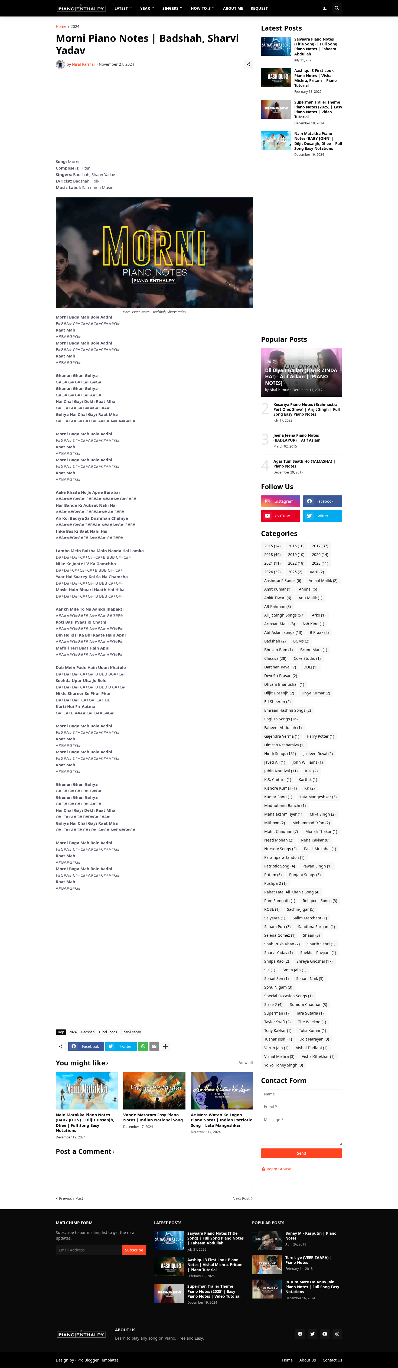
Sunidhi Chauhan (308, 1004)
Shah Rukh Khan (282, 943)
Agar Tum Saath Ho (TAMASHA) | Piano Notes (304, 464)
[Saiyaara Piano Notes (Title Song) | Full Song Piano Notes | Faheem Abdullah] (276, 46)
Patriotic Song (279, 866)
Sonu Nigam (278, 987)
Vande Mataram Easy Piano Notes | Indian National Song (153, 1117)
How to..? (201, 8)
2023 (320, 563)
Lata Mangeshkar (318, 796)
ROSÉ (271, 909)
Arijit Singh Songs (284, 615)
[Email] (154, 1046)
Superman (276, 1013)
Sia (269, 969)
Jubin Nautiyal (281, 770)
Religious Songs (320, 900)
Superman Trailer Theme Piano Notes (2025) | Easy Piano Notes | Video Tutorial (318, 110)
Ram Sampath (279, 900)
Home (61, 27)
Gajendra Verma (281, 736)
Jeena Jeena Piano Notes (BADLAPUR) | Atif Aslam (297, 438)
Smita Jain (294, 969)
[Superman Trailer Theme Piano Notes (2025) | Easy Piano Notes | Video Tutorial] (276, 109)
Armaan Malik (279, 623)
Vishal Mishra (279, 1056)
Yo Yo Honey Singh (283, 1065)
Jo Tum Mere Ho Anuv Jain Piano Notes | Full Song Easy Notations (312, 1287)
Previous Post (71, 1198)
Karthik (308, 779)
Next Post (241, 1198)
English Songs (281, 718)
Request (259, 8)
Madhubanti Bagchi (285, 805)
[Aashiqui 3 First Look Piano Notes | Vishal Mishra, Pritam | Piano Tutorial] (276, 77)
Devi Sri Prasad (280, 675)
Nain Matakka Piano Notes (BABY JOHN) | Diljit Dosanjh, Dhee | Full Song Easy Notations (85, 1122)
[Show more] (165, 1046)
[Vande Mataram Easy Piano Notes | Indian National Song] (154, 1090)
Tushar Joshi (278, 1039)
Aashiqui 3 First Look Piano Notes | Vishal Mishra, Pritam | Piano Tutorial (315, 78)
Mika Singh (322, 814)
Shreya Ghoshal (314, 961)
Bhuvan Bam (278, 649)
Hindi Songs (108, 1032)
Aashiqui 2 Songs (282, 580)
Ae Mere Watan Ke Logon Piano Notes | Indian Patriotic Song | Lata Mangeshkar (221, 1120)
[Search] (337, 8)
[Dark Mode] (325, 8)
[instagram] (337, 1334)
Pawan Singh (316, 866)
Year (145, 8)
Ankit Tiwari (277, 597)
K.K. (311, 770)
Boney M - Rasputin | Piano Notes (311, 1236)
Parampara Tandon (284, 857)
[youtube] (325, 1334)
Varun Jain (276, 1047)
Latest (121, 8)
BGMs (301, 641)
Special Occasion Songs (288, 995)
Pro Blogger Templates (98, 1360)
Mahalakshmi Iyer (283, 814)
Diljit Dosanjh (279, 692)
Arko (318, 615)
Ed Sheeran (277, 701)
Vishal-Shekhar (318, 1056)
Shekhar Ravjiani (318, 952)
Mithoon (274, 822)
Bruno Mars (313, 649)
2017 (320, 545)
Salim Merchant (310, 917)
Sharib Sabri (321, 943)
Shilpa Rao (276, 961)
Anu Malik (310, 597)
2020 (320, 554)
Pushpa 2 (275, 883)
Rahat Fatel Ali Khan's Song (291, 892)
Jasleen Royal (318, 753)
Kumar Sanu (278, 796)
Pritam (273, 874)
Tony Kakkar (277, 1030)
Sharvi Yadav (131, 1032)
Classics (275, 658)
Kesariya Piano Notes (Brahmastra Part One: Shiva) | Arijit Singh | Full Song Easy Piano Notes (306, 409)
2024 (75, 27)
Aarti (317, 571)
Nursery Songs (280, 848)
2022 (296, 563)
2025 (295, 571)
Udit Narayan (314, 1039)
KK (309, 788)
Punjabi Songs (305, 874)
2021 (272, 563)
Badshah (87, 1032)
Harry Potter (320, 736)
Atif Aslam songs (283, 632)
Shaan (311, 935)
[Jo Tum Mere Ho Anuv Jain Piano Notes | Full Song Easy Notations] (267, 1289)
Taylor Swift (277, 1021)
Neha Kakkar (315, 840)
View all (246, 1063)
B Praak (319, 632)
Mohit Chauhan (281, 831)
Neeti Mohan (278, 840)
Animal (308, 589)
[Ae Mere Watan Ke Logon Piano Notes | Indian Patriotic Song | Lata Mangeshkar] (222, 1090)
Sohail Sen (276, 978)
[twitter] (312, 1334)
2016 (296, 545)
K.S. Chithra (277, 779)
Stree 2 (273, 1004)
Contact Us (332, 1360)
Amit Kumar (277, 589)
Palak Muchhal (320, 848)
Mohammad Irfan (311, 822)
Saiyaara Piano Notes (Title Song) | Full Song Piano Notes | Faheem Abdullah (315, 47)
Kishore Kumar (280, 788)
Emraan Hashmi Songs (287, 710)
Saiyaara (274, 917)
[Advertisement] (154, 113)
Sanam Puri (277, 926)
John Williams (308, 762)
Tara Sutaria (310, 1013)
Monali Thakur (321, 831)
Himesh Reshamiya (284, 744)
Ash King (313, 623)
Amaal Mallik (323, 580)
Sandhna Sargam (316, 926)
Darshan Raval (280, 667)
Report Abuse (279, 1168)
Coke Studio (307, 658)
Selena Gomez (279, 935)
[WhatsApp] (143, 1046)
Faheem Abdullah (283, 727)
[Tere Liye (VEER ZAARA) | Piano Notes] (267, 1264)
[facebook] (300, 1334)
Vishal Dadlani (311, 1047)
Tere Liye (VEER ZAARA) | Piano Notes (308, 1260)
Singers (170, 8)
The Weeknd (312, 1021)
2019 (296, 554)
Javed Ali (274, 762)
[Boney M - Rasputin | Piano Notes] (267, 1240)
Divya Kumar (316, 692)
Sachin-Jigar (300, 909)
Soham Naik (309, 978)
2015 (272, 545)
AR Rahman (277, 606)
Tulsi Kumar (312, 1030)
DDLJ (310, 667)
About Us (307, 1360)
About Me (233, 8)
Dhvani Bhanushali (284, 684)
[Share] (248, 64)
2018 (272, 554)
